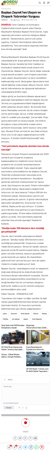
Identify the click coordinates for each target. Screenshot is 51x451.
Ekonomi (14, 314)
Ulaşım (25, 319)
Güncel (35, 314)
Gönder (9, 407)
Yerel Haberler (37, 319)
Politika (5, 319)
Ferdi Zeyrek (25, 314)
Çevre (5, 314)
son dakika (16, 319)
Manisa (44, 314)
